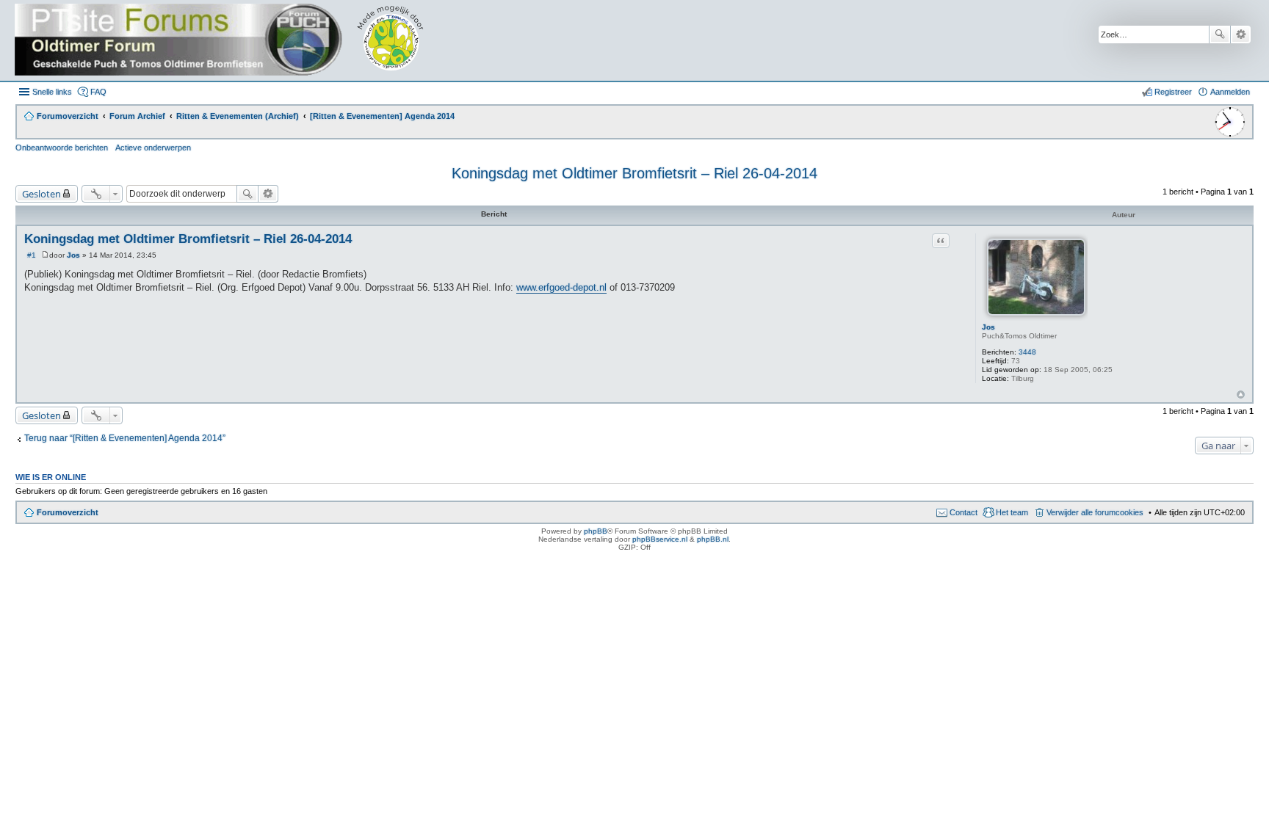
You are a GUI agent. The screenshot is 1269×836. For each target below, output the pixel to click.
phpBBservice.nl (659, 539)
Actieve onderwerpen (153, 147)
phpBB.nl (712, 539)
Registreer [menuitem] (1173, 91)
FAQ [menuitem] (98, 91)
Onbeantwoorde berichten (61, 147)
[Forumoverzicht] (229, 40)
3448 (1027, 352)
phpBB (595, 531)
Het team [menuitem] (1012, 512)
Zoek (1220, 34)
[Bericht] (45, 255)
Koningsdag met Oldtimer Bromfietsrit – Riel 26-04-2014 (634, 173)
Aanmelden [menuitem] (1230, 91)
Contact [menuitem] (963, 512)
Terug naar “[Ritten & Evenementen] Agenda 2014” (124, 438)
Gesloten (41, 193)
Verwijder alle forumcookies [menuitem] (1094, 512)
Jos (988, 327)
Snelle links (52, 91)
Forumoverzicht (67, 512)
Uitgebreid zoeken (1241, 34)
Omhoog (1241, 394)
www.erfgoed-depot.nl (561, 287)
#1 (31, 255)
